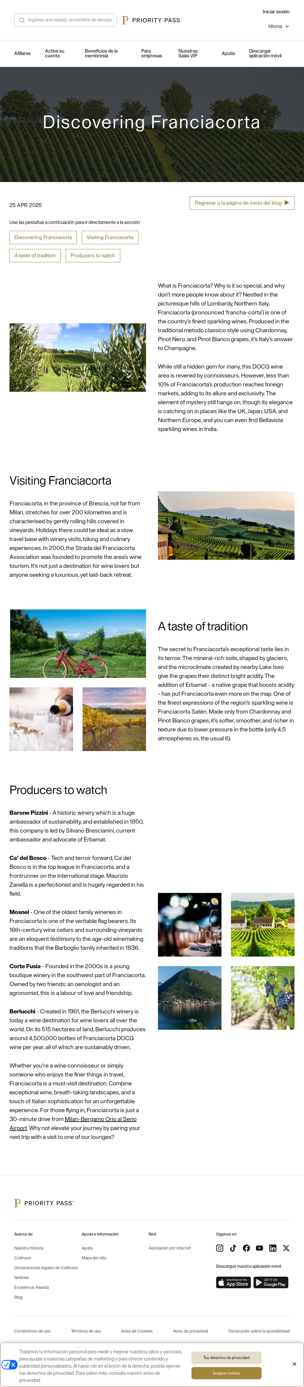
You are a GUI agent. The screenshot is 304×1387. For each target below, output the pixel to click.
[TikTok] (233, 1248)
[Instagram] (219, 1248)
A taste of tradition (35, 255)
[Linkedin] (272, 1248)
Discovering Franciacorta (43, 237)
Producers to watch (93, 255)
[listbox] (279, 27)
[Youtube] (259, 1248)
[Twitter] (286, 1248)
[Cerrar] (294, 1364)
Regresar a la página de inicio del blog (242, 203)
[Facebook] (246, 1248)
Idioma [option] (275, 26)
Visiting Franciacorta (110, 237)
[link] (233, 1283)
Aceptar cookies (226, 1373)
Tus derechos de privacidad (226, 1358)
